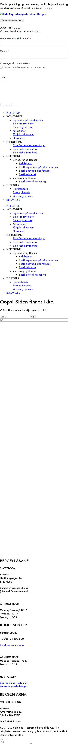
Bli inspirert (18, 138)
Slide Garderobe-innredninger (29, 145)
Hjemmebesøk (20, 189)
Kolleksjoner (19, 131)
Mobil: (4, 51)
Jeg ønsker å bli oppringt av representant (24, 67)
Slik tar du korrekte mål (13, 683)
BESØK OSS (13, 200)
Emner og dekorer (22, 127)
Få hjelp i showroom (23, 134)
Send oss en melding (12, 645)
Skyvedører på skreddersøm (28, 120)
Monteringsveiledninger (13, 686)
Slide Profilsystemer (23, 123)
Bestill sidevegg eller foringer (34, 171)
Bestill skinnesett (27, 174)
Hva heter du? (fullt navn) (15, 38)
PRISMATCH (13, 113)
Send (4, 77)
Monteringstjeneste (23, 196)
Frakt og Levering (22, 192)
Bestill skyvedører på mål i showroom (38, 167)
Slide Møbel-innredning (25, 152)
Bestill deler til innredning (32, 181)
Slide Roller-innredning (25, 149)
